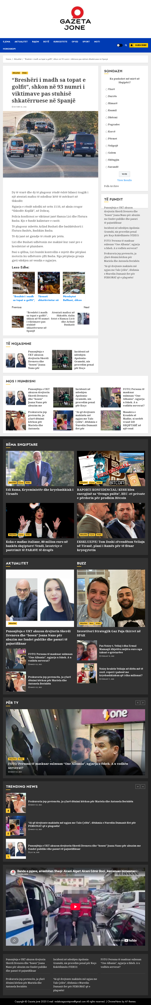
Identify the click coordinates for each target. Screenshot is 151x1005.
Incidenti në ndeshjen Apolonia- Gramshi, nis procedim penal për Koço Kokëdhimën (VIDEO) (84, 363)
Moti (97, 41)
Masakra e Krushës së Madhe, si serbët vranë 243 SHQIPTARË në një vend (133, 420)
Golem (112, 152)
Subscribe (141, 45)
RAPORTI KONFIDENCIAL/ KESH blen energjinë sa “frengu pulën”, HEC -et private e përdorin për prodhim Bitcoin (111, 494)
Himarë (112, 103)
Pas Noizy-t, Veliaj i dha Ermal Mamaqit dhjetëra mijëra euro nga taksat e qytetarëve (120, 649)
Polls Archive (111, 186)
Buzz (91, 623)
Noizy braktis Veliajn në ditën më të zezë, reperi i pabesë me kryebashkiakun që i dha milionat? (121, 672)
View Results (124, 180)
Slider (24, 73)
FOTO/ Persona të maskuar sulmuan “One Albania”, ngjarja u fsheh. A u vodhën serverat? (122, 244)
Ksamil (112, 110)
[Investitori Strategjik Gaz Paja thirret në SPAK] (111, 598)
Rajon (35, 41)
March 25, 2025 (36, 664)
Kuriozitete (60, 41)
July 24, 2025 (34, 829)
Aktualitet (21, 41)
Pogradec (114, 124)
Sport (86, 41)
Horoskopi (9, 48)
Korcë (111, 131)
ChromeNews (114, 1001)
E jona (6, 41)
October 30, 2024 (20, 107)
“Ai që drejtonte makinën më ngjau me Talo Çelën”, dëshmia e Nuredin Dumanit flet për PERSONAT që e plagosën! (86, 423)
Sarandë (113, 166)
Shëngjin (113, 159)
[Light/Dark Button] (120, 45)
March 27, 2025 (36, 851)
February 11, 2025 (107, 679)
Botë (46, 41)
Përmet (112, 138)
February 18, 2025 (107, 656)
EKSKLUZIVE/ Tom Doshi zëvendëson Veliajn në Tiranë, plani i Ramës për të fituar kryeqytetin (111, 546)
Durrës (112, 96)
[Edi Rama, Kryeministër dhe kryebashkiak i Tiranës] (40, 468)
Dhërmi (112, 117)
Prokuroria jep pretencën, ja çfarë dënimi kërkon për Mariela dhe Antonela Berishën (121, 257)
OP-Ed (75, 41)
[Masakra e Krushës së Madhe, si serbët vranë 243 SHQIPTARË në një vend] (111, 420)
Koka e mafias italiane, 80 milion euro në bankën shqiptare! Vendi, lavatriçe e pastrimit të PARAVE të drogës (37, 546)
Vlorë (111, 89)
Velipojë (113, 145)
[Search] (126, 45)
